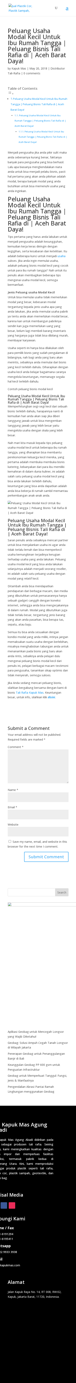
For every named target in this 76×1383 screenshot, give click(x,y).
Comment (16, 747)
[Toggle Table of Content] (11, 94)
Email (12, 807)
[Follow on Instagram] (12, 1205)
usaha (61, 256)
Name (13, 790)
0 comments (32, 73)
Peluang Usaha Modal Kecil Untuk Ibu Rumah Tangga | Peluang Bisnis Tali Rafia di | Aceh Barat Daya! (39, 104)
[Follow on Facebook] (4, 1205)
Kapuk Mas (19, 68)
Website (13, 824)
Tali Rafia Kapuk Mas (30, 692)
